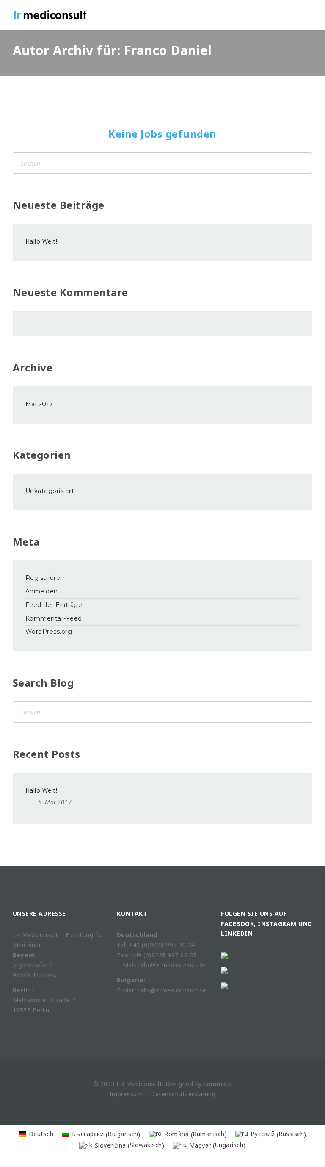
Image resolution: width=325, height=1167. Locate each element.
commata (218, 1084)
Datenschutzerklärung (182, 1094)
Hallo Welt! (41, 241)
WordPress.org (48, 631)
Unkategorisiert (49, 491)
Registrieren (44, 578)
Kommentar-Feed (53, 618)
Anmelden (41, 591)
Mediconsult (144, 1084)
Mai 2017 (39, 404)
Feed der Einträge (54, 605)
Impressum (126, 1094)
